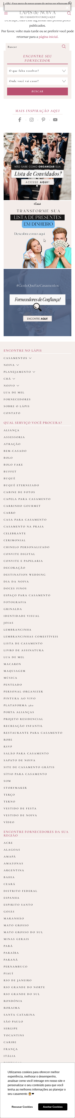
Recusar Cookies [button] (22, 1106)
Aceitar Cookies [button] (53, 1106)
